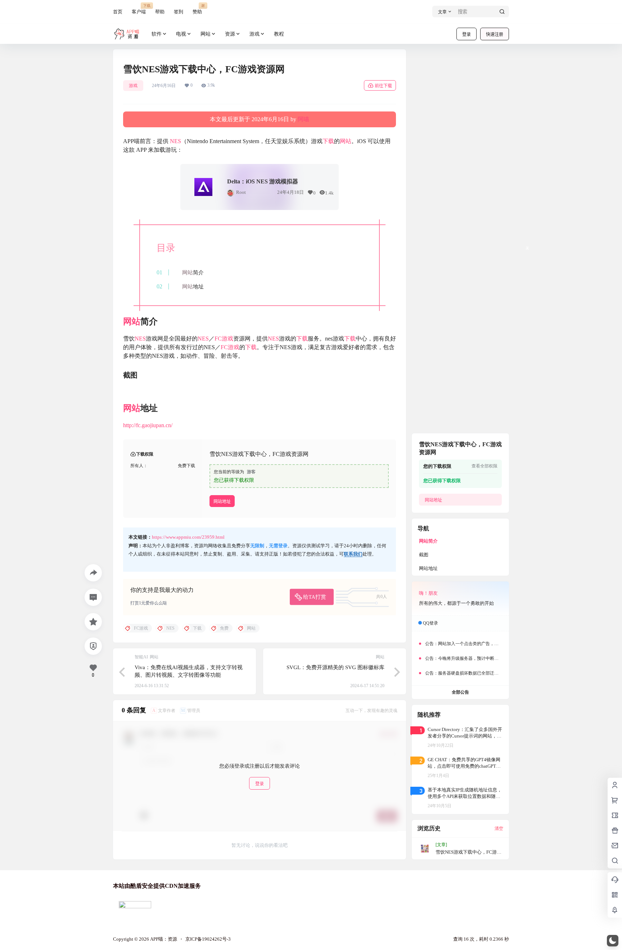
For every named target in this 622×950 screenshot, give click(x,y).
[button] (612, 940)
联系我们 (353, 554)
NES (175, 141)
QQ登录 (430, 623)
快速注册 (494, 34)
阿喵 (303, 119)
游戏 (254, 34)
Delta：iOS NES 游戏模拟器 (262, 181)
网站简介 (428, 541)
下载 (328, 141)
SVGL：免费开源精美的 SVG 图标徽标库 (335, 667)
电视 (181, 34)
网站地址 (222, 501)
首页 (117, 11)
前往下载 (383, 85)
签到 (178, 11)
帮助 (159, 11)
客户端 (139, 8)
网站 (205, 34)
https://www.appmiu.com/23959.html (188, 537)
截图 (423, 554)
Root (241, 192)
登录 (466, 34)
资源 (230, 34)
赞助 (197, 8)
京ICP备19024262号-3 (208, 939)
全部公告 (460, 692)
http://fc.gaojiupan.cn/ (147, 425)
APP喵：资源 (163, 939)
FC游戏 (224, 338)
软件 (157, 34)
